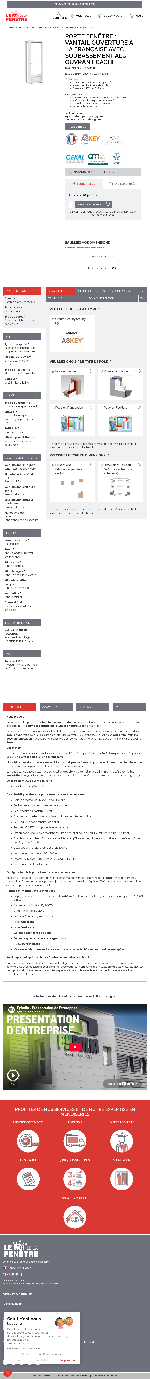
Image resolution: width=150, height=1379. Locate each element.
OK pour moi (68, 1360)
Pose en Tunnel (66, 371)
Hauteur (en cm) (96, 268)
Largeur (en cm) (96, 256)
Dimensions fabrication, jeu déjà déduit (68, 469)
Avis (117, 706)
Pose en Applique (116, 371)
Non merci (16, 1360)
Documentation (52, 706)
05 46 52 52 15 (12, 1274)
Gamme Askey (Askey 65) (70, 321)
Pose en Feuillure (115, 407)
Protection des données (105, 1375)
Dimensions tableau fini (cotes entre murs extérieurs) (118, 469)
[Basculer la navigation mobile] (30, 15)
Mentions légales (41, 1375)
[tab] (84, 184)
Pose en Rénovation (69, 407)
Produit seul (86, 183)
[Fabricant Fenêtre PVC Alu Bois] (16, 16)
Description (13, 706)
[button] (7, 1372)
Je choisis (42, 1360)
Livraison (84, 706)
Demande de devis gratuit (72, 4)
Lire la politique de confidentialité (23, 1348)
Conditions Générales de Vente (72, 1375)
